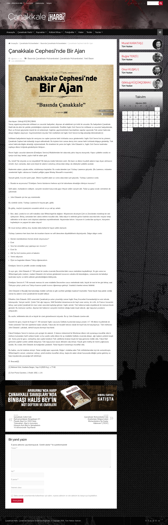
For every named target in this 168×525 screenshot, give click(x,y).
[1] (102, 133)
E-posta (14, 479)
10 (130, 117)
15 (157, 117)
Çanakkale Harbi (25, 32)
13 (146, 117)
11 (135, 117)
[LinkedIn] (136, 3)
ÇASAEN (29, 3)
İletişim (49, 3)
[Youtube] (139, 3)
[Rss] (132, 3)
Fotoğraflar (69, 32)
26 (141, 125)
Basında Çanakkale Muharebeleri (53, 43)
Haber (81, 32)
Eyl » (130, 133)
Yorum (14, 448)
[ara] (161, 3)
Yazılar (98, 32)
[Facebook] (134, 3)
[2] (18, 361)
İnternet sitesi (16, 488)
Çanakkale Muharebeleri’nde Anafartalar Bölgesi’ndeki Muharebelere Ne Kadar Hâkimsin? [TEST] (96, 419)
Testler (89, 32)
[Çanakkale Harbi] (36, 16)
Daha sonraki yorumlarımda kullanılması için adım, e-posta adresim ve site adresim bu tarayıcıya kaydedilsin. (55, 496)
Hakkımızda (40, 3)
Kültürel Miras (55, 32)
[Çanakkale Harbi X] (145, 3)
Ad (12, 471)
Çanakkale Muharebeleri (29, 43)
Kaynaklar (40, 32)
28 (152, 125)
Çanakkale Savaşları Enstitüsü (30, 521)
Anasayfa (11, 32)
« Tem (124, 133)
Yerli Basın (89, 58)
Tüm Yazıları (127, 46)
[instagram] (141, 3)
